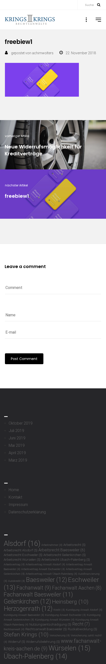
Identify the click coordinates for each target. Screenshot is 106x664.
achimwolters (42, 53)
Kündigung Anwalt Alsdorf (84, 609)
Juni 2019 (17, 438)
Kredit (59, 609)
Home (14, 489)
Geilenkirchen (27, 601)
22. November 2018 (81, 53)
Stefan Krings (26, 634)
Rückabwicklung (82, 629)
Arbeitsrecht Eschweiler (23, 555)
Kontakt (15, 497)
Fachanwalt (34, 588)
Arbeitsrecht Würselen (22, 559)
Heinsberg (70, 601)
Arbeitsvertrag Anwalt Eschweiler (43, 569)
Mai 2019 (17, 445)
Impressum (18, 504)
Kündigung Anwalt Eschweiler (65, 615)
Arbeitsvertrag (14, 564)
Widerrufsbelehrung (43, 642)
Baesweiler (46, 579)
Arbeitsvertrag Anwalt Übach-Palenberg (51, 573)
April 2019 (17, 452)
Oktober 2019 (21, 423)
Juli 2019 (16, 430)
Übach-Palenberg (35, 656)
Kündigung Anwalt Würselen (54, 619)
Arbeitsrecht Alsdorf (20, 550)
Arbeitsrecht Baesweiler (61, 550)
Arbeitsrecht (74, 545)
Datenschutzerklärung (27, 512)
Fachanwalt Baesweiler (38, 594)
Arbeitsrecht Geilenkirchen (64, 555)
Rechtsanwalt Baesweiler (46, 629)
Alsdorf (22, 543)
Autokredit (16, 581)
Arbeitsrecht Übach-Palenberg (65, 559)
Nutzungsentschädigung (50, 624)
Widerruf (16, 642)
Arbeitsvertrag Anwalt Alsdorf (45, 564)
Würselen (69, 648)
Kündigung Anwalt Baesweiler (24, 615)
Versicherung (60, 635)
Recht (81, 624)
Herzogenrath (28, 608)
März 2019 (18, 460)
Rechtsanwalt (14, 629)
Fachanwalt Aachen (76, 588)
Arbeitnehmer (51, 545)
